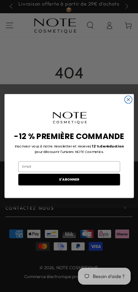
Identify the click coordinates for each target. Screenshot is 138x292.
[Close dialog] (128, 99)
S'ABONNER (69, 179)
